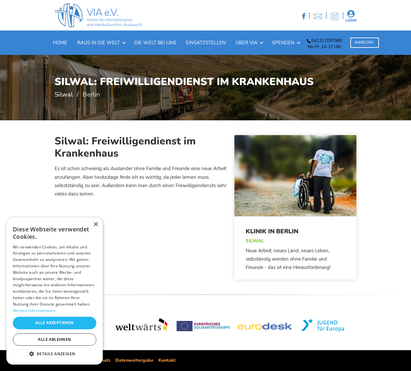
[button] (100, 42)
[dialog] (54, 291)
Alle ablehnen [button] (54, 339)
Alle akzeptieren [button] (54, 322)
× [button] (95, 224)
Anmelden (363, 42)
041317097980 (326, 41)
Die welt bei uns (155, 42)
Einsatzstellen (206, 42)
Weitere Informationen (34, 310)
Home (60, 42)
